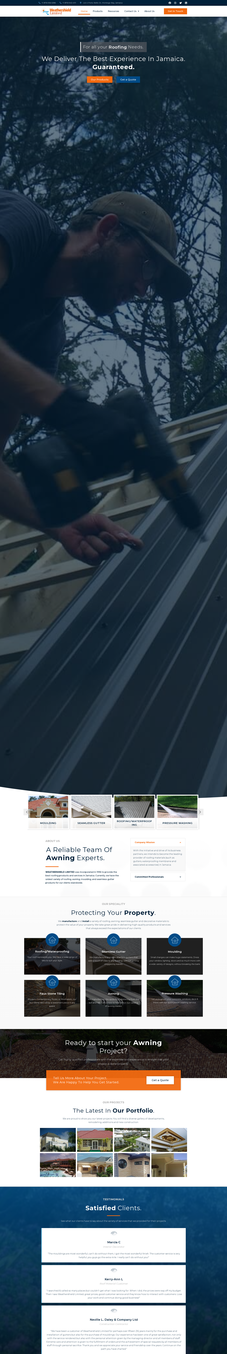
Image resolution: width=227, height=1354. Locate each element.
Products (98, 11)
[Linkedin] (186, 3)
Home (84, 11)
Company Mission (145, 842)
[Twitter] (180, 3)
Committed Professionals (149, 877)
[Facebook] (169, 3)
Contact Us (130, 11)
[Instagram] (175, 3)
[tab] (158, 842)
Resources (113, 11)
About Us (149, 11)
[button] (175, 11)
